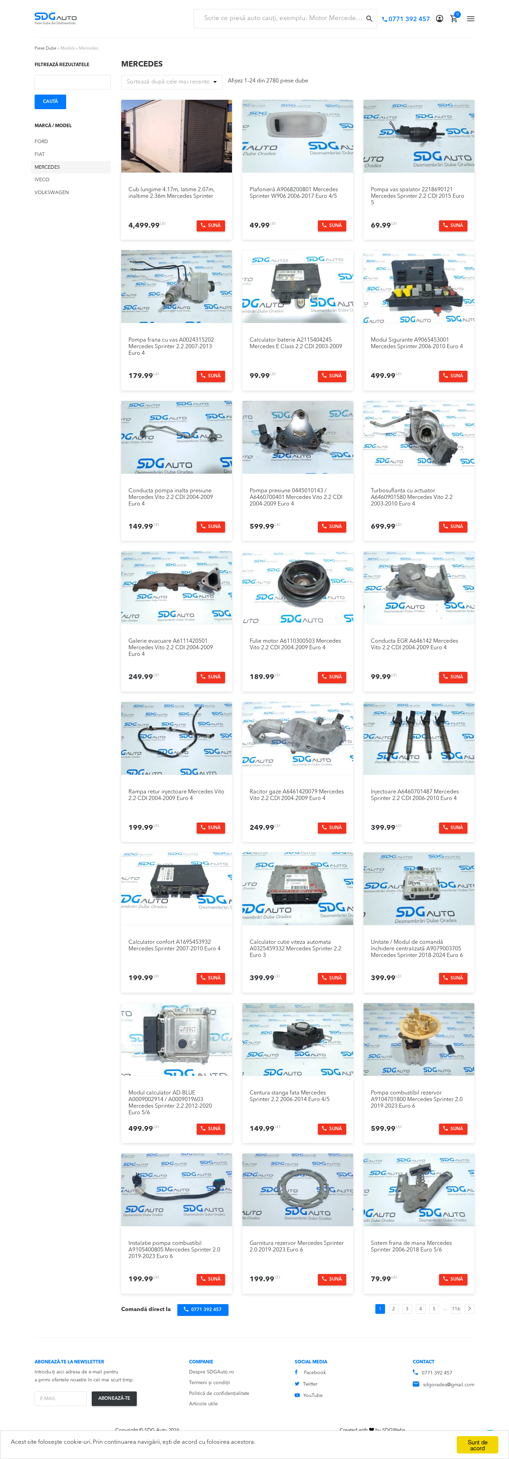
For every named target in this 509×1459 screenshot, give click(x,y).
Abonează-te (114, 1398)
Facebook (315, 1372)
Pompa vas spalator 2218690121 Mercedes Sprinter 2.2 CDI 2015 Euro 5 (417, 196)
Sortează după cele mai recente (168, 82)
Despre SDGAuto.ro (211, 1372)
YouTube (313, 1395)
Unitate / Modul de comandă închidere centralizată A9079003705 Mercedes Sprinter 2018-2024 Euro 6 (417, 949)
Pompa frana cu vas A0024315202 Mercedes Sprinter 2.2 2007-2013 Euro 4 (171, 346)
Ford (41, 141)
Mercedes (47, 167)
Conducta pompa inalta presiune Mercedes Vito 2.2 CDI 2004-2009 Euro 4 (170, 497)
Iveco (42, 179)
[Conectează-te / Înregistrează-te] (439, 19)
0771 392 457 (437, 1373)
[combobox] (285, 18)
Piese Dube (45, 48)
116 (456, 1309)
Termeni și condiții (209, 1382)
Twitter (310, 1384)
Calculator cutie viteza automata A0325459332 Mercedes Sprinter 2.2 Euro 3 (295, 949)
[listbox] (171, 82)
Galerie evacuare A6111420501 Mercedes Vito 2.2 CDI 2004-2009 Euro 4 (170, 648)
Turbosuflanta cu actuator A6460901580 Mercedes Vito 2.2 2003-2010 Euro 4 (412, 497)
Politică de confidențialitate (219, 1393)
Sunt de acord (478, 1445)
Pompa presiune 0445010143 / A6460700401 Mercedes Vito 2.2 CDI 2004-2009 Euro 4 (296, 497)
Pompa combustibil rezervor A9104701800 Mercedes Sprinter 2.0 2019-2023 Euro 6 (417, 1099)
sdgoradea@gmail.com (448, 1384)
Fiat (40, 154)
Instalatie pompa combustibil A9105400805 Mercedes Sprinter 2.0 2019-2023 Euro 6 (174, 1250)
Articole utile (203, 1403)
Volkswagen (52, 192)
